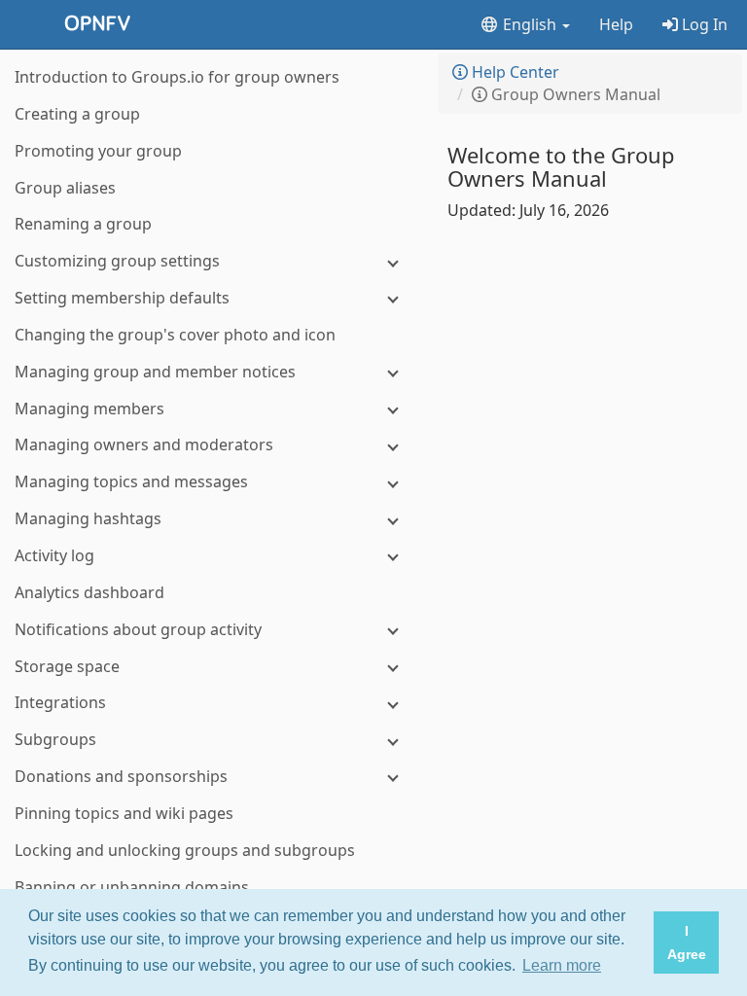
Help (616, 24)
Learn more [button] (561, 965)
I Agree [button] (686, 942)
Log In (703, 24)
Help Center (513, 72)
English (529, 24)
